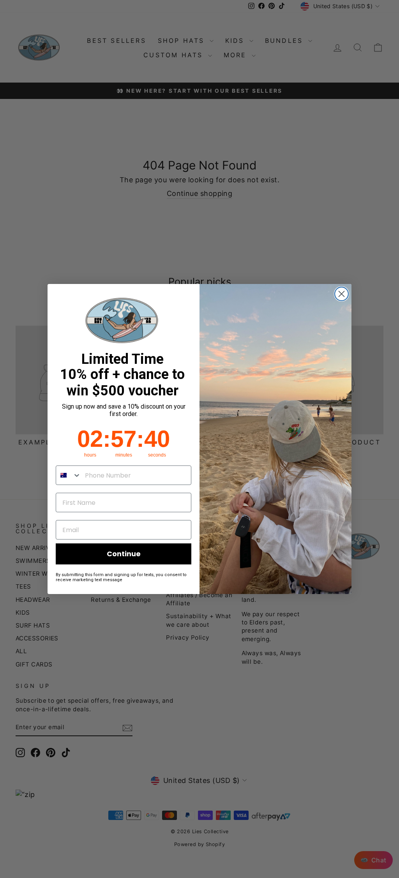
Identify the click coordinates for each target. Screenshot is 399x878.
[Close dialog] (341, 294)
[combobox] (68, 475)
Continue (124, 554)
